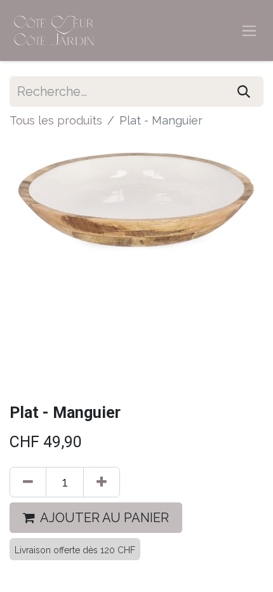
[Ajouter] (101, 482)
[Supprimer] (28, 482)
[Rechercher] (243, 91)
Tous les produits (56, 120)
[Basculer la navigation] (249, 31)
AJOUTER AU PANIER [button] (104, 517)
